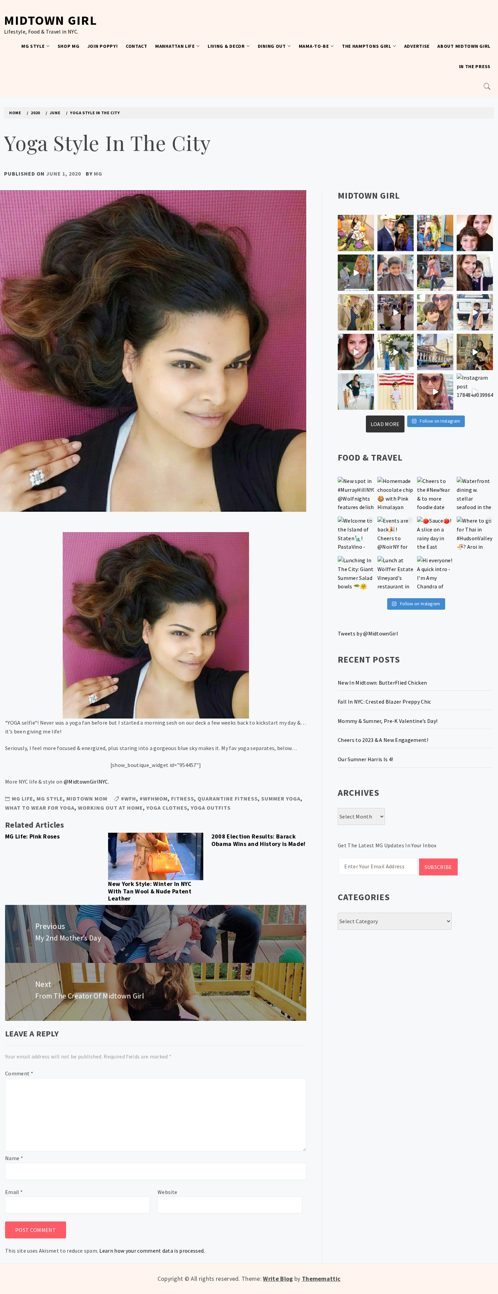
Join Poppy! (102, 46)
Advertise (417, 46)
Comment (19, 1073)
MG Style (33, 46)
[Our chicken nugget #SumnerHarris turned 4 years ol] (475, 312)
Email (14, 1192)
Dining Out (272, 46)
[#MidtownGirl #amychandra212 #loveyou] (395, 352)
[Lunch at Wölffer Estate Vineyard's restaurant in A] (395, 574)
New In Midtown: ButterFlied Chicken (382, 682)
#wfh (128, 798)
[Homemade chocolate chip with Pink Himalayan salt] (395, 495)
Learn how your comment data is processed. (152, 1250)
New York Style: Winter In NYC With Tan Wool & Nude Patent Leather (149, 891)
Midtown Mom (86, 798)
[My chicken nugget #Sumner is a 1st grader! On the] (435, 233)
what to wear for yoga (40, 807)
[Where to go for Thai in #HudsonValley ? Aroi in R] (475, 535)
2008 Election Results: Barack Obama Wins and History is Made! (258, 840)
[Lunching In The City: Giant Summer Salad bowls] (356, 574)
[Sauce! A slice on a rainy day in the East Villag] (435, 535)
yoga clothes (166, 807)
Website (167, 1192)
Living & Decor (226, 46)
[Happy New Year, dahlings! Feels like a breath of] (356, 312)
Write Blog (278, 1278)
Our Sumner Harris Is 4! (365, 759)
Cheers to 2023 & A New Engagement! (383, 739)
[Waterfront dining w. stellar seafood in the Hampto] (475, 495)
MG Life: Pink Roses (32, 836)
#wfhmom (154, 798)
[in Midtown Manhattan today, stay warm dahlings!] (435, 352)
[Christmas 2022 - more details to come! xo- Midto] (356, 352)
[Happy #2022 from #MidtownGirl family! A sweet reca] (475, 352)
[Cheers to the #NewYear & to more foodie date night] (435, 495)
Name (14, 1158)
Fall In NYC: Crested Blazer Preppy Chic (384, 701)
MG (98, 173)
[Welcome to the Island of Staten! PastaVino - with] (356, 535)
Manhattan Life (175, 46)
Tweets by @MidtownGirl (368, 633)
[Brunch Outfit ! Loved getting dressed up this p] (356, 391)
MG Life (22, 798)
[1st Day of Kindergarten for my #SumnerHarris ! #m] (356, 273)
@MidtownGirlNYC (86, 781)
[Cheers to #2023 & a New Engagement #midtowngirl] (395, 312)
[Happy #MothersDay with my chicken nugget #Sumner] (475, 233)
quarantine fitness (228, 798)
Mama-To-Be (314, 46)
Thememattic (321, 1278)
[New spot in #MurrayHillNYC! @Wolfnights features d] (356, 495)
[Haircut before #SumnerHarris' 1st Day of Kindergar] (395, 273)
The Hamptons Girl (366, 46)
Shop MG (69, 46)
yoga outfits (211, 807)
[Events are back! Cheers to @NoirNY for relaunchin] (395, 535)
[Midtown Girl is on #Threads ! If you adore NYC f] (435, 273)
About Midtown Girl (464, 46)
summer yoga (280, 798)
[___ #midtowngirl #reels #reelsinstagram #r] (435, 391)
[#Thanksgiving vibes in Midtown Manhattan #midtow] (356, 233)
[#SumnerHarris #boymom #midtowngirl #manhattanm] (435, 312)
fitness (182, 798)
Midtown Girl (50, 20)
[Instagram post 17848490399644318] (475, 391)
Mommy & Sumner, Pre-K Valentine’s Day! (387, 720)
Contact (136, 46)
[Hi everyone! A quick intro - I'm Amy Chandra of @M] (435, 574)
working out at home (110, 807)
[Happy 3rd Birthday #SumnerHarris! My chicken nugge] (395, 391)
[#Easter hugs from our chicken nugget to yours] (475, 273)
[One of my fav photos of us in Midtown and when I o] (395, 233)
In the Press (475, 66)
